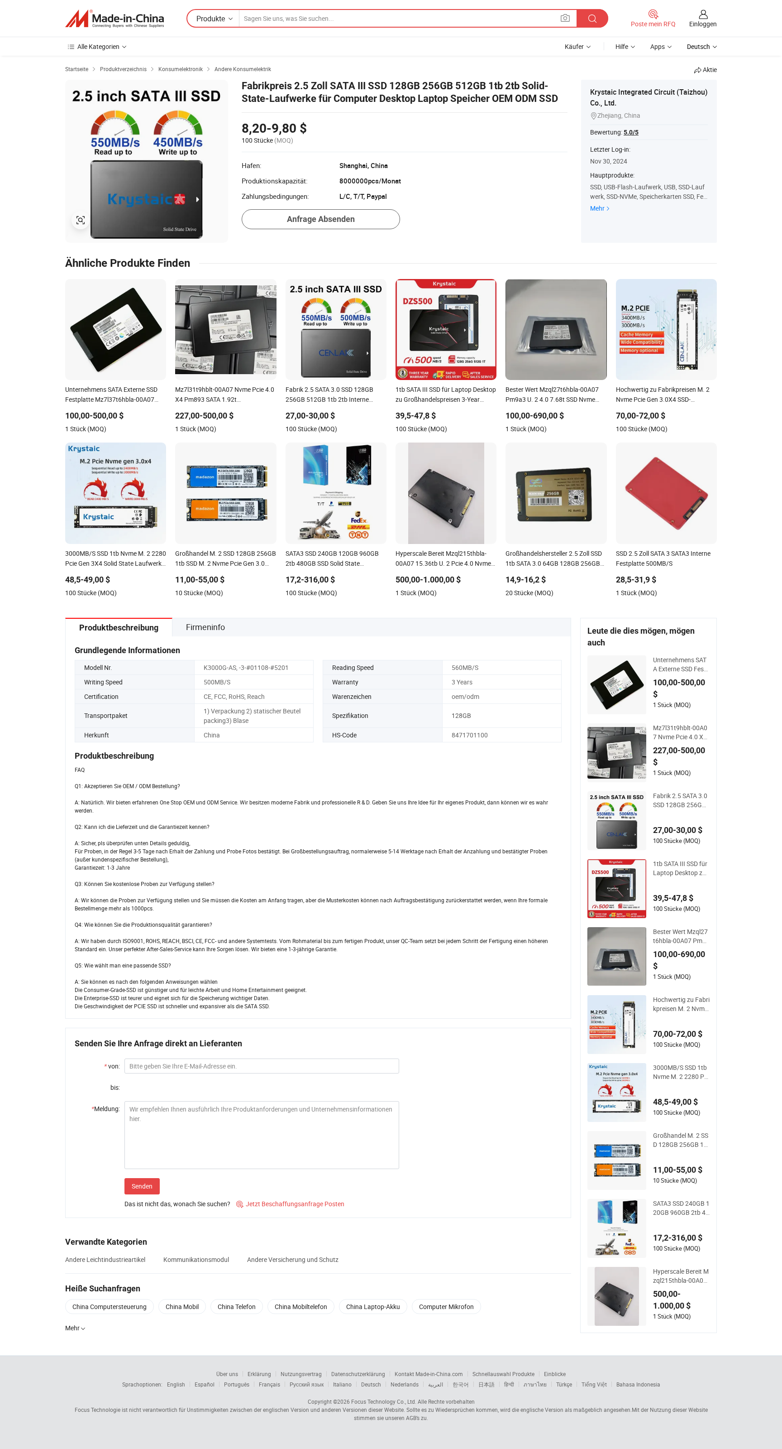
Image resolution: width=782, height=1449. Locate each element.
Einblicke (555, 1373)
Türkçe (564, 1384)
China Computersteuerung (109, 1306)
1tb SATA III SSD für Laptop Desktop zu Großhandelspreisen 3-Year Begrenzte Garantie (681, 868)
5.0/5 (631, 132)
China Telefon (237, 1306)
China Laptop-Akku (373, 1306)
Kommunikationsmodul (196, 1259)
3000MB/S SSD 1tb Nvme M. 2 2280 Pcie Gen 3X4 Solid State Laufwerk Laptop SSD (681, 1072)
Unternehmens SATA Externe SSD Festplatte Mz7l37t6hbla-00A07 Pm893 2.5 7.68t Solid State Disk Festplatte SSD (681, 664)
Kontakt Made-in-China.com (429, 1373)
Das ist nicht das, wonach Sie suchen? (177, 1203)
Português (236, 1384)
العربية (435, 1384)
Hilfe (621, 46)
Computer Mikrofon (446, 1306)
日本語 (486, 1384)
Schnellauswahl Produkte (503, 1373)
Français (269, 1384)
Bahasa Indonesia (638, 1384)
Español (205, 1384)
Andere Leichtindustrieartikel (105, 1259)
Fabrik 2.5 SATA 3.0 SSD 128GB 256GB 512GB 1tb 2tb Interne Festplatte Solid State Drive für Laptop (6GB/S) (681, 800)
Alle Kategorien (98, 46)
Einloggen (703, 23)
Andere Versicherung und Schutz (293, 1259)
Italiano (342, 1384)
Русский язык (307, 1384)
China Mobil (182, 1306)
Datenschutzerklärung (358, 1373)
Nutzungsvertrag (301, 1373)
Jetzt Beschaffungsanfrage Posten (290, 1203)
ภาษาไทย (535, 1384)
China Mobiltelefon (301, 1306)
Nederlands (405, 1384)
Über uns (227, 1373)
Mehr (597, 208)
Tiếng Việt (594, 1384)
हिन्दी (509, 1384)
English (176, 1384)
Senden (142, 1186)
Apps (657, 46)
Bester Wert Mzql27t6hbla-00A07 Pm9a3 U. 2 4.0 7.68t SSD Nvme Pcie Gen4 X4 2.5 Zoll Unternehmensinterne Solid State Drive (681, 936)
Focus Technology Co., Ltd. (383, 1401)
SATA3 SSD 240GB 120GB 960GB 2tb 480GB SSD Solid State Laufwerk (681, 1208)
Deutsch (371, 1384)
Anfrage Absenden (321, 219)
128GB (461, 715)
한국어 (461, 1384)
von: (112, 1066)
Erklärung (259, 1373)
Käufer (574, 46)
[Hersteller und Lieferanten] (114, 18)
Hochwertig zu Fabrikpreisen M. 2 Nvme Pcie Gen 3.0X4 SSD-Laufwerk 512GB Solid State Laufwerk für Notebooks (681, 1004)
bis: (115, 1087)
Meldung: (105, 1108)
